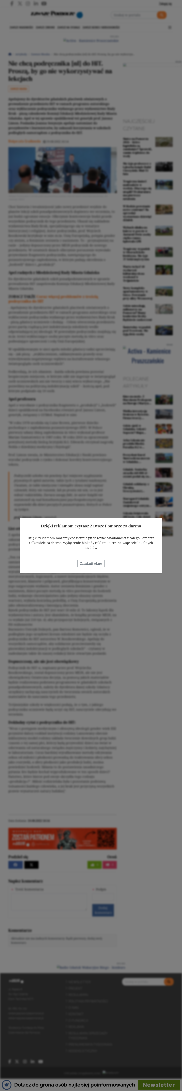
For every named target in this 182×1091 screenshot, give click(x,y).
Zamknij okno (91, 563)
